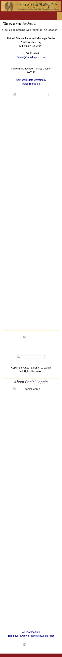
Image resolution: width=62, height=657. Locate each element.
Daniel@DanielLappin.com (31, 57)
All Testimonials (31, 632)
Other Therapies (31, 83)
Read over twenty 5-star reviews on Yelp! (31, 635)
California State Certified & (31, 79)
